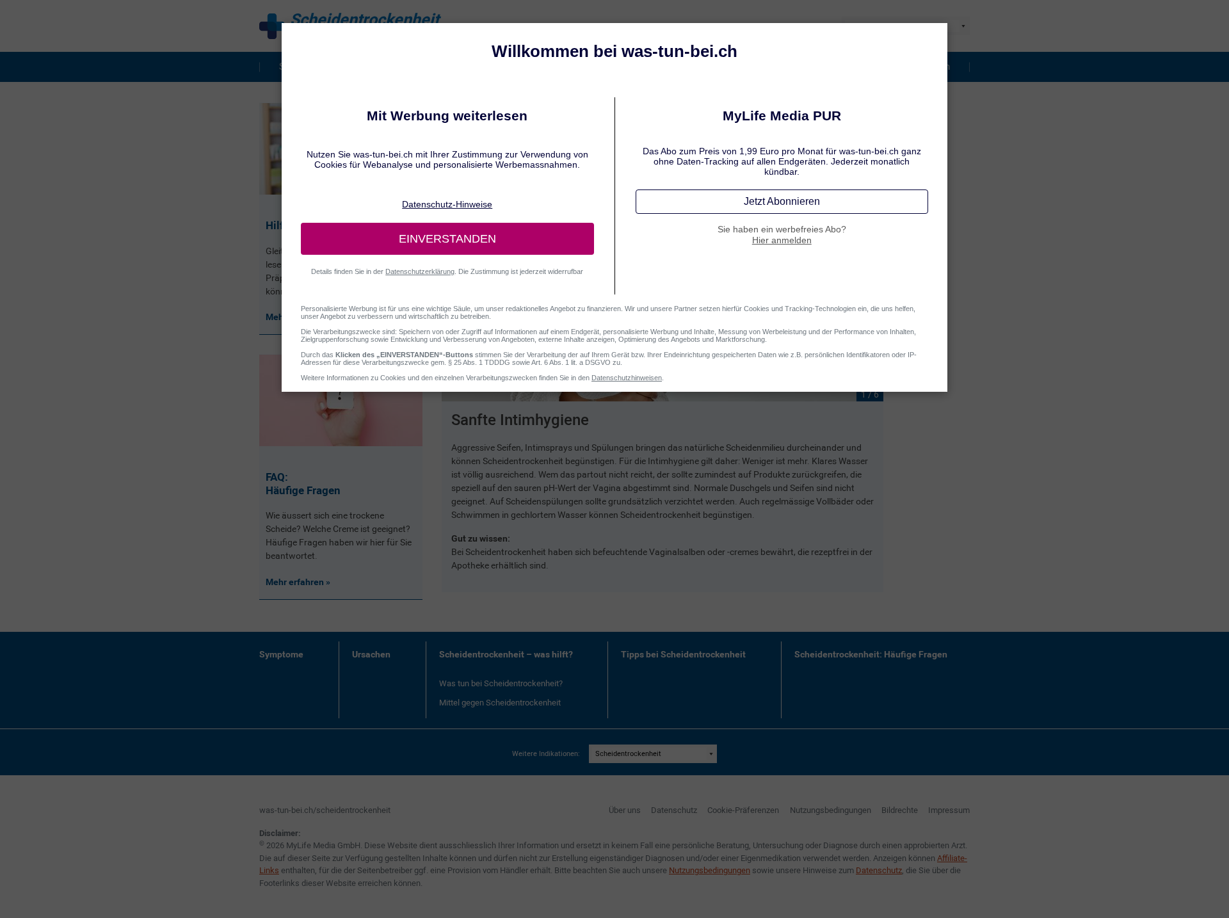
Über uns (625, 810)
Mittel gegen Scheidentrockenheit (500, 702)
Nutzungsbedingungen (830, 810)
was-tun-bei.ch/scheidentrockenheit (324, 810)
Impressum (949, 810)
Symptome (281, 654)
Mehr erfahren (296, 582)
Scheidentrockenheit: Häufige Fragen (870, 654)
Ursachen (371, 654)
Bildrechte (899, 810)
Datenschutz (674, 810)
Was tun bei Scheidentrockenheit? (501, 683)
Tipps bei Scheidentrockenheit (683, 654)
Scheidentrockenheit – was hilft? (506, 654)
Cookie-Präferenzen (743, 810)
